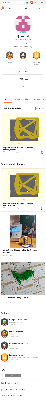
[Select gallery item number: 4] (24, 199)
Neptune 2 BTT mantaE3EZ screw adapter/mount (18, 148)
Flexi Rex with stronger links (15, 298)
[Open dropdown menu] (43, 26)
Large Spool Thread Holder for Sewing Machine (20, 251)
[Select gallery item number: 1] (19, 199)
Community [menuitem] (35, 8)
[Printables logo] (2, 8)
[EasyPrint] (27, 2)
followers (18, 47)
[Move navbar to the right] (43, 8)
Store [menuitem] (19, 8)
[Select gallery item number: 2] (21, 199)
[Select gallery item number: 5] (26, 199)
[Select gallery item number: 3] (23, 199)
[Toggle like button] (4, 152)
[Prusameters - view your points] (31, 2)
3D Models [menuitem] (10, 8)
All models (40, 108)
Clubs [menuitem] (26, 8)
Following (28, 47)
